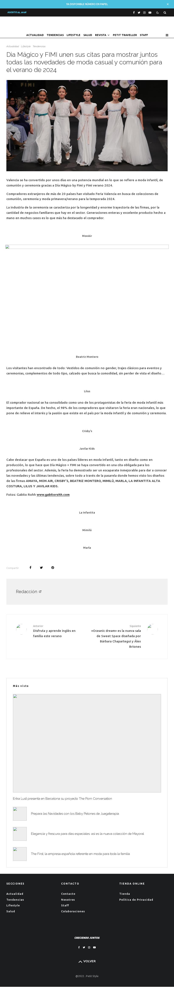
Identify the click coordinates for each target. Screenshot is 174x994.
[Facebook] (134, 12)
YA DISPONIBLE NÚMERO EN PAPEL (87, 4)
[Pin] (52, 567)
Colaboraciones (73, 911)
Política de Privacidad (136, 899)
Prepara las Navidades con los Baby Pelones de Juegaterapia (75, 814)
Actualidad (35, 35)
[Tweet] (41, 567)
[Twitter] (139, 12)
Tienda (124, 893)
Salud (87, 35)
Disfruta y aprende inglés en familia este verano (54, 631)
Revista (100, 35)
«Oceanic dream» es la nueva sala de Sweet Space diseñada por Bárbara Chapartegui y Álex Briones (116, 636)
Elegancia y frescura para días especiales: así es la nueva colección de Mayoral (87, 834)
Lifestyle (73, 35)
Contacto (68, 893)
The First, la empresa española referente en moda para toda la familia (80, 854)
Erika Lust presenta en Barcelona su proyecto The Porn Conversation (62, 799)
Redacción (26, 591)
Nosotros (68, 899)
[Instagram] (144, 12)
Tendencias (55, 35)
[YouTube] (150, 12)
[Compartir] (30, 567)
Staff (144, 35)
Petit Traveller (125, 35)
